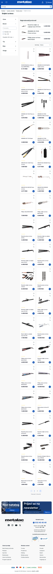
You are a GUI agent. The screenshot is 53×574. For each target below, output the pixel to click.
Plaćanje (4, 550)
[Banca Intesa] (31, 567)
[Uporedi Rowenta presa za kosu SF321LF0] (50, 247)
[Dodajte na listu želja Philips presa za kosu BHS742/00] (50, 367)
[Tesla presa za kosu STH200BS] (44, 470)
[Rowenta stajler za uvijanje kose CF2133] (27, 299)
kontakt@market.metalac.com (40, 534)
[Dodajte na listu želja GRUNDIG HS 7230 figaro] (34, 122)
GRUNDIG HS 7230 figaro (27, 138)
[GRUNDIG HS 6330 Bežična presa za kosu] (27, 79)
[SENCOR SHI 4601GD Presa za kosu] (27, 177)
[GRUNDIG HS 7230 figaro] (27, 128)
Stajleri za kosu (27, 10)
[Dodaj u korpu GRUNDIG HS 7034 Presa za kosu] (33, 118)
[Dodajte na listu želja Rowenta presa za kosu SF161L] (34, 220)
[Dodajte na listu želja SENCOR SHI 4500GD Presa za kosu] (50, 147)
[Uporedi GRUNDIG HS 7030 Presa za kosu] (50, 76)
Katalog (23, 552)
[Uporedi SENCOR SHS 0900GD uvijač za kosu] (50, 173)
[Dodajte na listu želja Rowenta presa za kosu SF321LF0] (50, 244)
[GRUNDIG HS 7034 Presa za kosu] (27, 103)
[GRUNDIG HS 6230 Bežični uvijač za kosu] (44, 55)
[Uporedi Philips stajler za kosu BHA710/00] (50, 198)
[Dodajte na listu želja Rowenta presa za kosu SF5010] (50, 318)
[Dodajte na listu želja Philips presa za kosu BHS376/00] (34, 342)
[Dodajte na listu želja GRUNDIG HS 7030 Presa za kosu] (50, 73)
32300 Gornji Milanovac (40, 530)
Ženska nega (19, 10)
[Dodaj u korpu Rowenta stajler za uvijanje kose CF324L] (50, 240)
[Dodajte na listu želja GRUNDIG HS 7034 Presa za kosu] (34, 98)
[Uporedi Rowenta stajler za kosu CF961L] (50, 345)
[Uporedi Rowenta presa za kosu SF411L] (34, 442)
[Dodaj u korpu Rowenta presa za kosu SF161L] (33, 240)
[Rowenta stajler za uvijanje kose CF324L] (44, 226)
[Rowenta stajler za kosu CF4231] (27, 275)
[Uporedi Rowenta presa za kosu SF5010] (50, 320)
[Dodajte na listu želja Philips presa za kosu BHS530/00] (34, 367)
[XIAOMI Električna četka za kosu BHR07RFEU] (27, 55)
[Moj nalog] (42, 2)
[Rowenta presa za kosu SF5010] (44, 323)
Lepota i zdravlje (10, 10)
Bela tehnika (43, 557)
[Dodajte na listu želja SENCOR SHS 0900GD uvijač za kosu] (50, 171)
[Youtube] (16, 525)
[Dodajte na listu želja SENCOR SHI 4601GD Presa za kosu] (34, 171)
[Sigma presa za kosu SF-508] (44, 397)
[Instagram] (12, 525)
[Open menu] (2, 2)
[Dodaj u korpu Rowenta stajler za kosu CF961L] (50, 362)
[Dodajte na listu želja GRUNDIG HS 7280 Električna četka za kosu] (50, 122)
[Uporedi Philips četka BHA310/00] (34, 198)
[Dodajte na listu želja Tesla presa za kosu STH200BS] (50, 464)
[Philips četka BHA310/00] (27, 201)
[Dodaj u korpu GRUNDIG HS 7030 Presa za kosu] (50, 93)
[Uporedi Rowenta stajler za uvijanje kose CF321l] (34, 247)
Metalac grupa (24, 555)
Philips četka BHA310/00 (27, 211)
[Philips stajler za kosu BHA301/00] (44, 299)
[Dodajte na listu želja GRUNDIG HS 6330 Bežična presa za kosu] (34, 73)
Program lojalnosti (6, 559)
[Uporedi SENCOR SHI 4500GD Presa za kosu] (50, 149)
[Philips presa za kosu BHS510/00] (27, 397)
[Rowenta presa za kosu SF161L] (27, 226)
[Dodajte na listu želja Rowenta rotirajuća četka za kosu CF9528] (50, 440)
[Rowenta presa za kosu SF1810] (44, 275)
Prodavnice (24, 550)
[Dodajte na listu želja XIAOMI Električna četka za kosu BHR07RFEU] (34, 49)
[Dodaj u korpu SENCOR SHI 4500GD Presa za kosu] (50, 167)
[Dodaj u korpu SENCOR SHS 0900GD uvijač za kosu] (50, 191)
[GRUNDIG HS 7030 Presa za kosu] (44, 79)
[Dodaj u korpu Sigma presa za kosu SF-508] (50, 411)
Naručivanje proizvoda (7, 548)
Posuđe (41, 548)
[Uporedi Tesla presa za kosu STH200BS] (50, 467)
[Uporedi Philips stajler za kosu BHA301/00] (50, 296)
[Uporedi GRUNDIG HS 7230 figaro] (34, 124)
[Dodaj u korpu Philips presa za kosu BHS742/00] (50, 387)
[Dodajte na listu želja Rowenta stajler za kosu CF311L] (50, 416)
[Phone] (34, 522)
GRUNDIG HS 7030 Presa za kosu (33, 32)
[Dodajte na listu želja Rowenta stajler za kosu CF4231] (34, 269)
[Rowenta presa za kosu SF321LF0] (44, 250)
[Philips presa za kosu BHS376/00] (27, 348)
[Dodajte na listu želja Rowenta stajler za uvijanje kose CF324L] (50, 220)
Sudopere (42, 550)
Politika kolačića (25, 557)
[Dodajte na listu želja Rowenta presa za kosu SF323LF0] (34, 416)
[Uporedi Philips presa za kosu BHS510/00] (34, 393)
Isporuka (4, 552)
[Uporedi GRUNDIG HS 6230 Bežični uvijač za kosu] (50, 51)
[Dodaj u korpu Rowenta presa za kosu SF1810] (50, 289)
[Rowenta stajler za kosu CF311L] (44, 421)
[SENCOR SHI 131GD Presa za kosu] (27, 152)
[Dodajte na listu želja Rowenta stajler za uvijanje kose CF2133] (34, 293)
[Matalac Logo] (14, 520)
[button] (10, 19)
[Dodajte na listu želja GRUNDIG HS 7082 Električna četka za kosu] (50, 98)
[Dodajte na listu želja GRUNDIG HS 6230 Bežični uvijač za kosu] (50, 49)
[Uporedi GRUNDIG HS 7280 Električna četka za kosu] (50, 124)
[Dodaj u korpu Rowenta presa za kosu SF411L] (33, 460)
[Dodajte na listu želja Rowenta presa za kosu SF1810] (50, 269)
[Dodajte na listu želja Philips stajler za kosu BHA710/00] (50, 196)
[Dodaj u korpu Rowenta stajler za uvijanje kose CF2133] (33, 313)
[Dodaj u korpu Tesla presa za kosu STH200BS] (50, 485)
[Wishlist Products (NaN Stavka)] (6, 2)
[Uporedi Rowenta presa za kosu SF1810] (50, 271)
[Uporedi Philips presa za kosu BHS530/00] (34, 369)
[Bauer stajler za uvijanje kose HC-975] (27, 323)
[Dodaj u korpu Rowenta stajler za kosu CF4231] (33, 289)
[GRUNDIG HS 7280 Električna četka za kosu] (44, 128)
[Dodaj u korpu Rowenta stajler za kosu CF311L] (50, 436)
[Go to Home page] (25, 2)
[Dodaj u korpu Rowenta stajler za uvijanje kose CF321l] (33, 264)
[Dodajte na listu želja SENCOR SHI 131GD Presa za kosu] (34, 147)
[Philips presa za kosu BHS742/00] (44, 372)
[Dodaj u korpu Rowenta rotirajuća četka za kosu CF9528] (50, 460)
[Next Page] (40, 491)
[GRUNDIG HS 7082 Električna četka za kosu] (44, 103)
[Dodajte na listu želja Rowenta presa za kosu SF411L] (34, 440)
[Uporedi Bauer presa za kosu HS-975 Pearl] (34, 467)
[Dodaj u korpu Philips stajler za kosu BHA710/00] (50, 216)
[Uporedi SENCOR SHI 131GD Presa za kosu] (34, 149)
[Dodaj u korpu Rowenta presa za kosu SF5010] (50, 338)
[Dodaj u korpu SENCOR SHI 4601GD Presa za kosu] (33, 191)
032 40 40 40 (41, 523)
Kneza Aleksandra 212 (39, 531)
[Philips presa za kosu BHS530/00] (27, 372)
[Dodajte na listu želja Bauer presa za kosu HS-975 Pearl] (34, 464)
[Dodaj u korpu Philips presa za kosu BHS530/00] (33, 387)
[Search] (50, 6)
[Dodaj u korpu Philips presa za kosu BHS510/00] (33, 411)
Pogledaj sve (43, 559)
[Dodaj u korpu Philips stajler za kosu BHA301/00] (50, 313)
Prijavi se (47, 512)
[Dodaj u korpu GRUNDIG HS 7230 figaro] (33, 142)
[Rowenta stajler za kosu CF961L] (44, 348)
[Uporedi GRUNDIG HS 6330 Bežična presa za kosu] (34, 76)
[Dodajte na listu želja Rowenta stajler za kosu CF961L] (50, 342)
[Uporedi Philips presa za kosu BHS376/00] (34, 345)
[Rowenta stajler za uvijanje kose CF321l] (27, 250)
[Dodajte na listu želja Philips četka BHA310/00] (34, 196)
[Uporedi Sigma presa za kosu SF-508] (50, 393)
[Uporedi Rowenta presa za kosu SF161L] (34, 222)
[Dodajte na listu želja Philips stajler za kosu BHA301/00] (50, 293)
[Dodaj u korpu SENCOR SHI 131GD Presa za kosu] (33, 167)
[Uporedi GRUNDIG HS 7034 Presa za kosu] (34, 100)
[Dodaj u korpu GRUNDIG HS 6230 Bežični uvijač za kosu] (50, 69)
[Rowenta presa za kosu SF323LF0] (27, 421)
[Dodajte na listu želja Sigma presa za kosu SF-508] (50, 391)
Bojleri (41, 552)
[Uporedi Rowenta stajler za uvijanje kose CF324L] (50, 222)
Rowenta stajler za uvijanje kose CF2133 (34, 25)
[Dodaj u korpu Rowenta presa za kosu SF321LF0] (50, 264)
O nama (23, 548)
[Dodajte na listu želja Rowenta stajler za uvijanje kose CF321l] (34, 244)
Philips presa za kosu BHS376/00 (34, 38)
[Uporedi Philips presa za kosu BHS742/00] (50, 369)
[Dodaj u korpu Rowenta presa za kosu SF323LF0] (33, 436)
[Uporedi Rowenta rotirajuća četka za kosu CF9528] (50, 442)
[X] (20, 525)
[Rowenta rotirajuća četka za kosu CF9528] (44, 446)
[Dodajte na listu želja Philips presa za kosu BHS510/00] (34, 391)
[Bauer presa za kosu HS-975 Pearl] (27, 470)
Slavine (41, 555)
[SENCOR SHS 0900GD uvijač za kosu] (44, 177)
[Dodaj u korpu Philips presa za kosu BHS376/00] (33, 362)
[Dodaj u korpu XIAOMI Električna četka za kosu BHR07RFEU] (33, 69)
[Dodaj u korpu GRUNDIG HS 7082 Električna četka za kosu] (50, 118)
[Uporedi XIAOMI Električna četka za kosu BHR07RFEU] (34, 51)
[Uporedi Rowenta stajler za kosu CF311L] (50, 418)
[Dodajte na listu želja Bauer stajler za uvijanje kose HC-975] (34, 318)
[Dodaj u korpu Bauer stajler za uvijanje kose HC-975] (33, 338)
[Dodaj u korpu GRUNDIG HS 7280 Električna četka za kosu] (50, 142)
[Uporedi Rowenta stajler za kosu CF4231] (34, 271)
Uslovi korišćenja (6, 557)
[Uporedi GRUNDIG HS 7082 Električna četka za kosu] (50, 100)
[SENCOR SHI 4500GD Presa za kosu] (44, 152)
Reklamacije (5, 555)
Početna (3, 10)
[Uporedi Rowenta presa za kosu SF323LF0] (34, 418)
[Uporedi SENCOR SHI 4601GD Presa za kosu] (34, 173)
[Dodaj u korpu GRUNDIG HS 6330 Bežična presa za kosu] (33, 93)
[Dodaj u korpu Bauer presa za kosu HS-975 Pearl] (33, 485)
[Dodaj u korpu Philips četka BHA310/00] (33, 216)
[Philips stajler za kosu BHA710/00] (44, 201)
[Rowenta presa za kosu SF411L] (27, 446)
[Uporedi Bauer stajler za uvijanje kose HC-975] (34, 320)
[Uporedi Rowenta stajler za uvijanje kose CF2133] (34, 296)
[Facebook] (9, 525)
